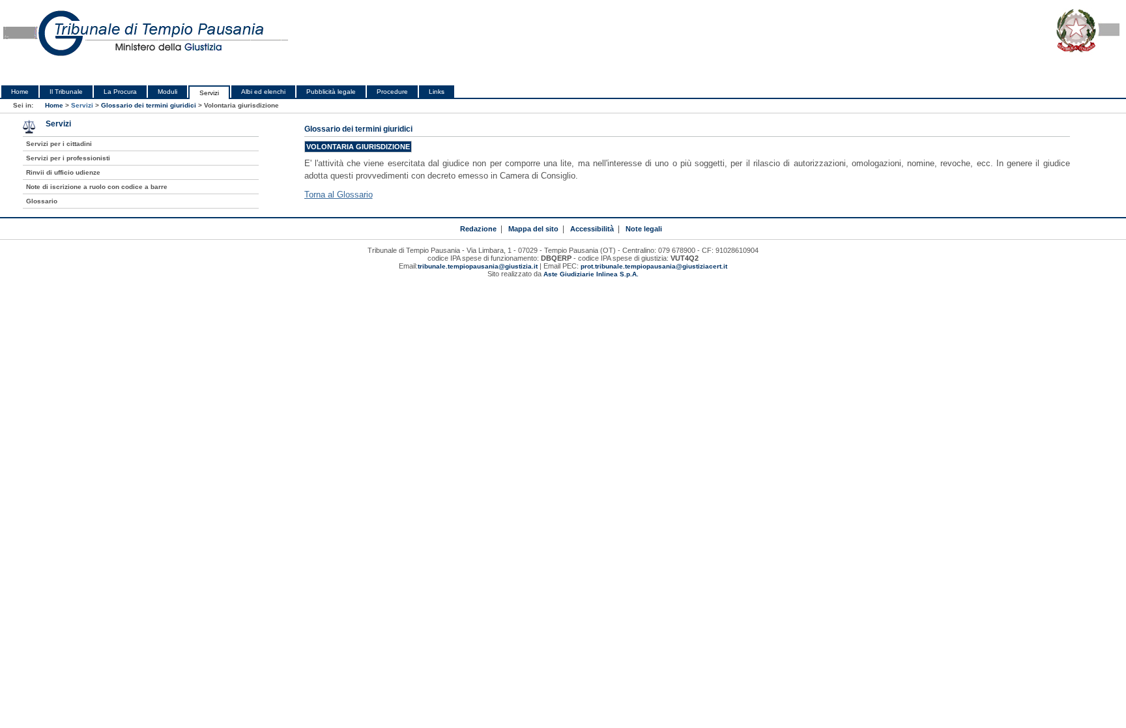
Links (436, 91)
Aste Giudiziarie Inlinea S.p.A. (591, 274)
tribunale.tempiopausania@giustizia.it (478, 266)
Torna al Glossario (338, 194)
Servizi (209, 92)
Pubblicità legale (331, 91)
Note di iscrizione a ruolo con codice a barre (96, 186)
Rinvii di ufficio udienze (63, 172)
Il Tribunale (66, 91)
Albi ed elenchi (263, 91)
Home (20, 91)
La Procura (120, 91)
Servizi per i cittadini (59, 143)
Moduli (167, 91)
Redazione (478, 229)
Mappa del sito (533, 229)
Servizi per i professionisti (68, 158)
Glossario (41, 201)
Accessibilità (592, 229)
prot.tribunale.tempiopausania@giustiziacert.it (654, 266)
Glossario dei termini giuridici (148, 105)
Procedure (392, 91)
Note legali (644, 229)
